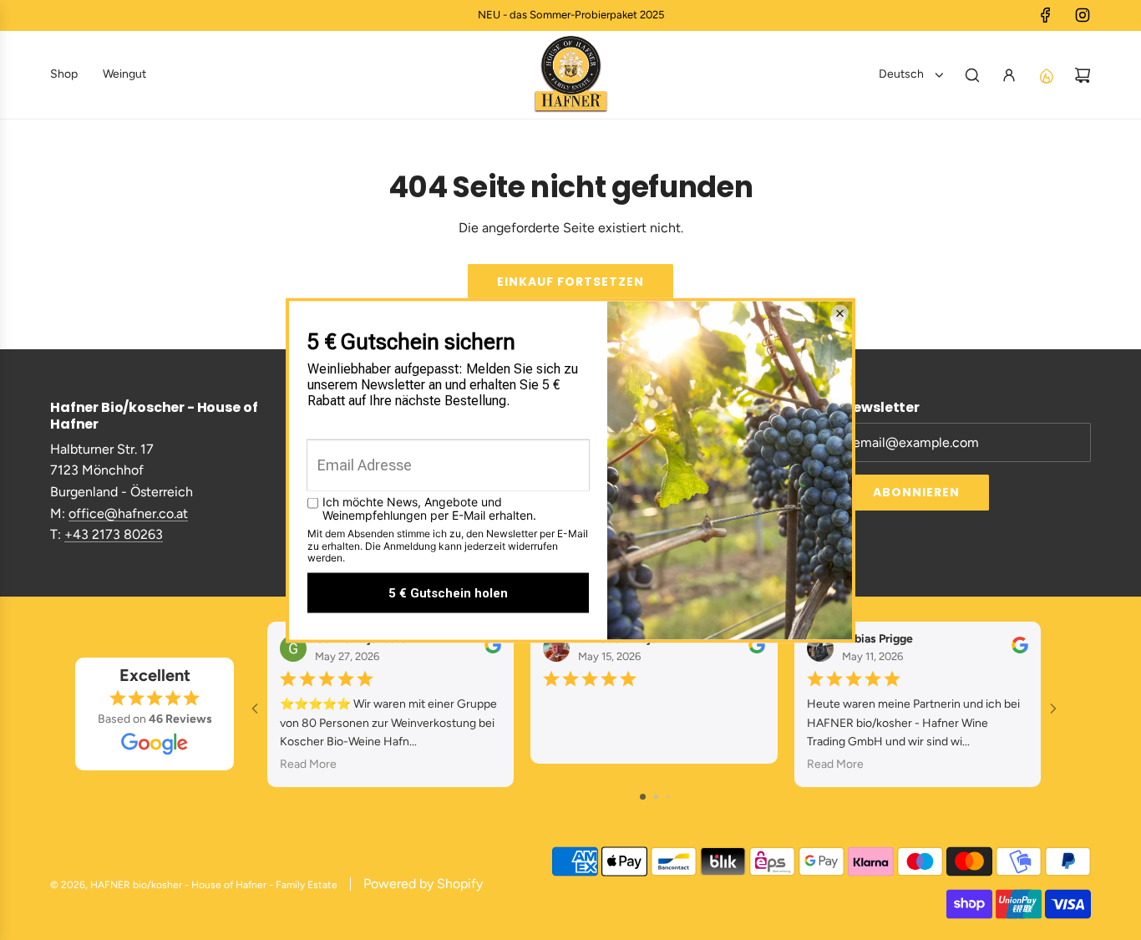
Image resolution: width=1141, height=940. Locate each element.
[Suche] (972, 75)
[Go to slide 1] (643, 797)
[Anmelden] (1009, 75)
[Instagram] (1082, 15)
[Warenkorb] (1082, 75)
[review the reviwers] (492, 649)
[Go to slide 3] (668, 796)
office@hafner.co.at (128, 513)
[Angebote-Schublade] (1045, 75)
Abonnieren (916, 492)
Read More (308, 764)
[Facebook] (1045, 15)
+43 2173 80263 (113, 534)
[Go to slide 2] (656, 797)
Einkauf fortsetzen (570, 281)
